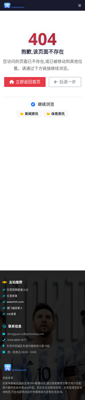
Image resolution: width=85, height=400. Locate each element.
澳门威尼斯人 (14, 308)
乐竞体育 (12, 296)
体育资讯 (58, 113)
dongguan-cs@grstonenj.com (25, 334)
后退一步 (67, 82)
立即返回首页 (28, 82)
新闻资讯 (31, 113)
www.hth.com (15, 302)
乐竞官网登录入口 (17, 289)
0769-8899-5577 (16, 340)
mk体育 (11, 314)
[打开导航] (80, 5)
